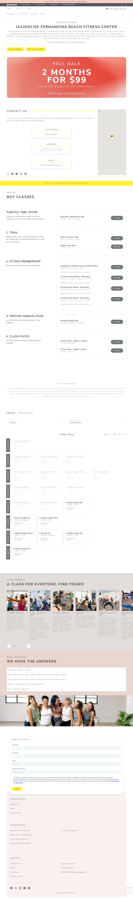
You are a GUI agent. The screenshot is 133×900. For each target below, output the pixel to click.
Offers (9, 9)
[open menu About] (21, 9)
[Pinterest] (25, 174)
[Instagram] (21, 174)
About (18, 9)
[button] (112, 137)
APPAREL (54, 5)
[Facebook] (12, 174)
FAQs (29, 9)
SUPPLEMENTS (69, 5)
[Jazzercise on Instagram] (20, 888)
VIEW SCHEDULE (15, 49)
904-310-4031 (51, 134)
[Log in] (122, 5)
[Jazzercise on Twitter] (16, 888)
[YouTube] (17, 174)
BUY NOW (82, 1)
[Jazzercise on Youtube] (24, 888)
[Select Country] (125, 5)
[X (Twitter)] (8, 174)
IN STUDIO (26, 5)
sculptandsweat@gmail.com (51, 165)
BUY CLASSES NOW (36, 49)
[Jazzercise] (13, 5)
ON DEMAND (40, 5)
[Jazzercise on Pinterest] (29, 888)
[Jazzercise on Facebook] (11, 888)
